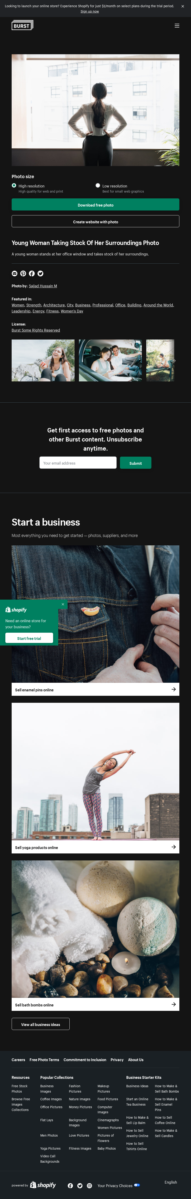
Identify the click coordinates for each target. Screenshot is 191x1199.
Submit (136, 463)
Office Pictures (51, 1106)
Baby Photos (107, 1148)
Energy (38, 310)
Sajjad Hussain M (43, 285)
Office (120, 304)
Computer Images (105, 1109)
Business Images (47, 1088)
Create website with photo (95, 221)
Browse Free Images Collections (21, 1104)
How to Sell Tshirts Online (136, 1146)
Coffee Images (51, 1098)
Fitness (52, 310)
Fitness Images (80, 1148)
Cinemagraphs (108, 1119)
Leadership (21, 310)
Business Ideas (137, 1085)
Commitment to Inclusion (85, 1059)
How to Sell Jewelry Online (137, 1133)
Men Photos (49, 1135)
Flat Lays (46, 1119)
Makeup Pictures (104, 1088)
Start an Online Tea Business (137, 1101)
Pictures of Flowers (106, 1137)
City (70, 304)
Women (18, 304)
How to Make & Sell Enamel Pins (166, 1104)
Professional (102, 304)
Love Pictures (79, 1135)
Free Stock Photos (19, 1088)
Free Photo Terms (44, 1059)
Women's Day (72, 310)
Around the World (158, 304)
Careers (18, 1059)
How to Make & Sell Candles (166, 1133)
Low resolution (114, 185)
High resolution (31, 185)
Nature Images (79, 1098)
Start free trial (29, 638)
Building (134, 304)
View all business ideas (40, 1024)
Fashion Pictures (75, 1088)
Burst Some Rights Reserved (36, 329)
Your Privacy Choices (115, 1185)
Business (82, 304)
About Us (135, 1059)
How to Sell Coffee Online (165, 1119)
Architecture (54, 304)
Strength (33, 304)
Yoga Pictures (50, 1148)
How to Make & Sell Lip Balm (137, 1119)
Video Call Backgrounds (49, 1158)
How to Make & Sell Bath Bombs (167, 1088)
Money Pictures (80, 1106)
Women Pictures (110, 1127)
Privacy (117, 1059)
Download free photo (95, 204)
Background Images (77, 1122)
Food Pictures (108, 1098)
